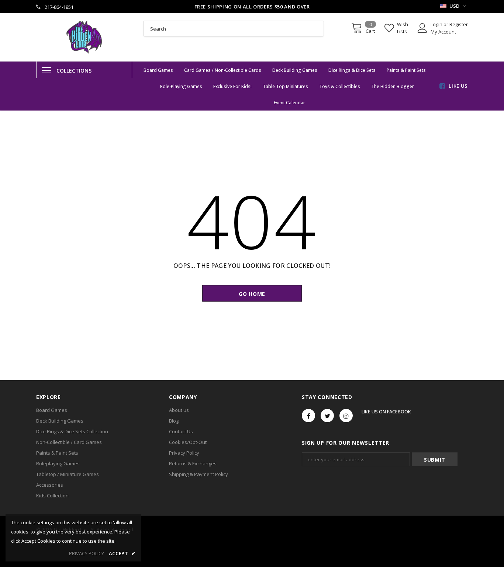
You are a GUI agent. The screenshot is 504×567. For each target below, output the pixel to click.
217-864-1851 (59, 7)
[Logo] (84, 37)
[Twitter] (327, 415)
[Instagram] (346, 415)
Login (437, 24)
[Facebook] (308, 415)
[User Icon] (422, 28)
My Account (443, 31)
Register (458, 24)
